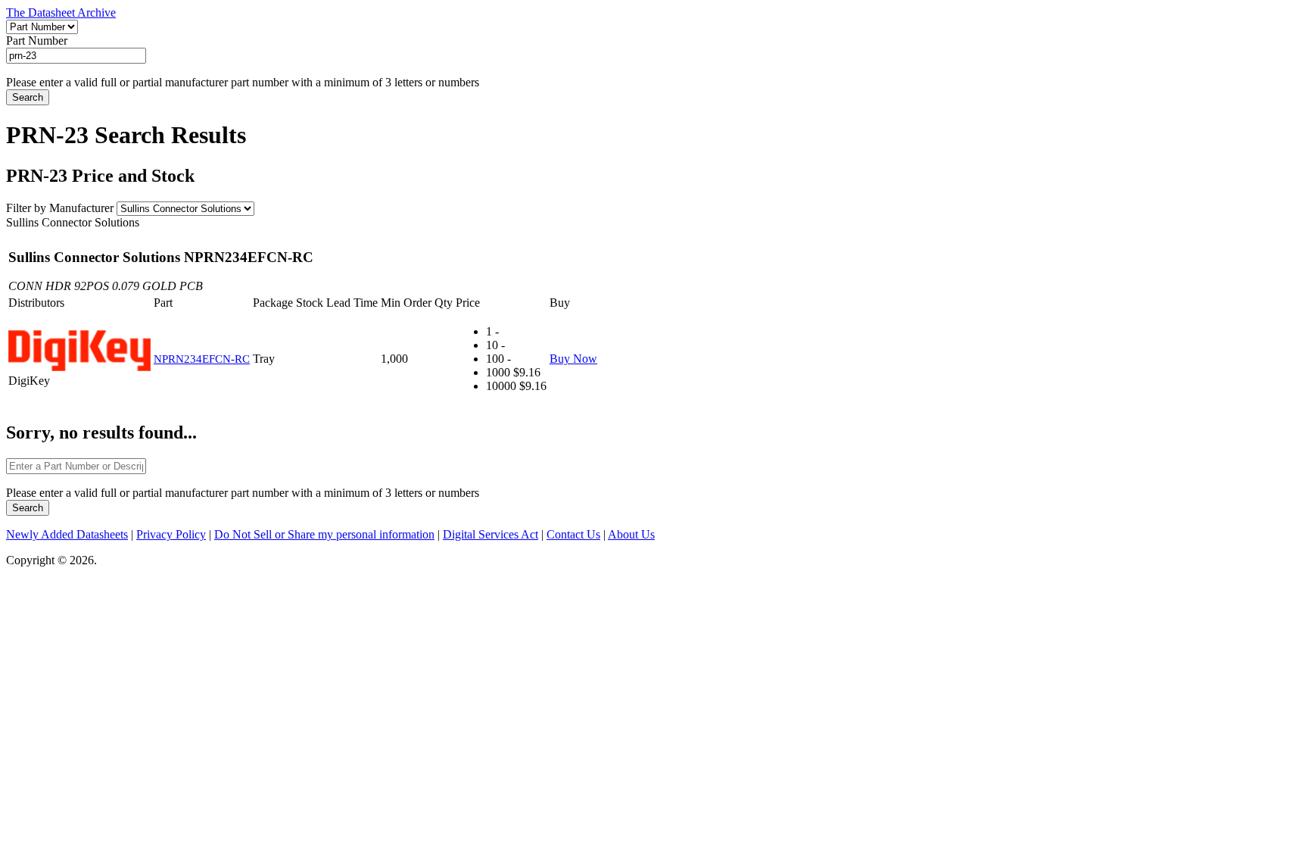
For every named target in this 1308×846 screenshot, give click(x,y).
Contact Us (573, 534)
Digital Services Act (490, 534)
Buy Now (573, 358)
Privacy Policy (171, 534)
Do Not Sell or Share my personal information (324, 534)
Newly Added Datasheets (67, 534)
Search (27, 97)
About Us (631, 534)
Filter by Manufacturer (60, 207)
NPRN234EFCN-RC (202, 359)
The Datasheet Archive (61, 12)
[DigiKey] (79, 352)
